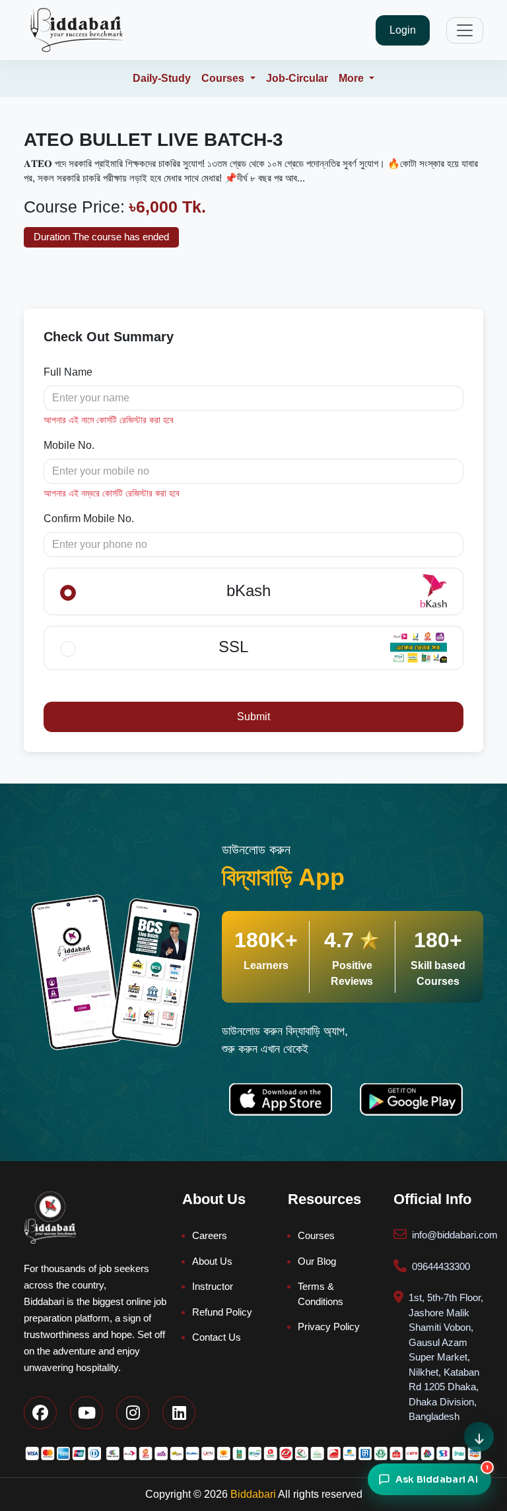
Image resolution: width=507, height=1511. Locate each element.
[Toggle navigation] (464, 30)
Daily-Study (162, 78)
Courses (316, 1235)
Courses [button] (224, 78)
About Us (212, 1261)
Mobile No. (69, 445)
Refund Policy (222, 1312)
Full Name (68, 372)
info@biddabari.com (455, 1234)
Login (402, 30)
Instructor (212, 1286)
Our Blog (317, 1261)
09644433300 (441, 1266)
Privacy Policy (329, 1326)
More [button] (352, 78)
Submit (253, 716)
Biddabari (253, 1494)
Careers (209, 1235)
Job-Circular (297, 78)
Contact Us (216, 1337)
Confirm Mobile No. (89, 518)
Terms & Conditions (320, 1294)
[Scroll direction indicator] (479, 1437)
